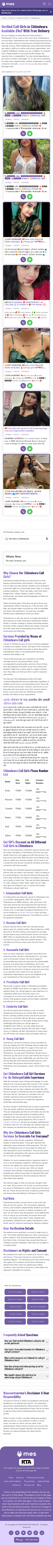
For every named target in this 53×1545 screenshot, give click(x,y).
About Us (20, 1477)
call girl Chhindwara (26, 64)
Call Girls (16, 119)
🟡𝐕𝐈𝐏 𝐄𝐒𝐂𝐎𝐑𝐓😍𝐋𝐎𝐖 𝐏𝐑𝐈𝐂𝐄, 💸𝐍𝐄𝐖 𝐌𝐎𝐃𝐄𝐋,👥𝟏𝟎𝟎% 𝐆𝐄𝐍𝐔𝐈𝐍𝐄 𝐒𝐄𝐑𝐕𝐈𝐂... (23, 492)
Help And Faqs (43, 1481)
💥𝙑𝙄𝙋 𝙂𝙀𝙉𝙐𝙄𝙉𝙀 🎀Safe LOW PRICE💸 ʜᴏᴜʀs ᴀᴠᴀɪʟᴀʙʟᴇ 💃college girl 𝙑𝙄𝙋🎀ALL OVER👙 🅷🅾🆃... (25, 240)
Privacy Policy (29, 1481)
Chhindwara (25, 119)
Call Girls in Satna (38, 1321)
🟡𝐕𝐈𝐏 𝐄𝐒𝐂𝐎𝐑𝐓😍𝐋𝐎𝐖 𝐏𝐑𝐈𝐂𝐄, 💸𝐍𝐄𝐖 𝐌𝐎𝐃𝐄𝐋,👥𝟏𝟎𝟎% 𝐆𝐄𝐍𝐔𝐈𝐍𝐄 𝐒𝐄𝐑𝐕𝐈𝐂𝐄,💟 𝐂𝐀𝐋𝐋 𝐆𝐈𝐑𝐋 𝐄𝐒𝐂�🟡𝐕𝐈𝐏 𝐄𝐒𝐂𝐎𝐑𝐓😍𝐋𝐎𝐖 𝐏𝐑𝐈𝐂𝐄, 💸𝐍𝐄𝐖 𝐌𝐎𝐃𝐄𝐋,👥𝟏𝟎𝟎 (26, 252)
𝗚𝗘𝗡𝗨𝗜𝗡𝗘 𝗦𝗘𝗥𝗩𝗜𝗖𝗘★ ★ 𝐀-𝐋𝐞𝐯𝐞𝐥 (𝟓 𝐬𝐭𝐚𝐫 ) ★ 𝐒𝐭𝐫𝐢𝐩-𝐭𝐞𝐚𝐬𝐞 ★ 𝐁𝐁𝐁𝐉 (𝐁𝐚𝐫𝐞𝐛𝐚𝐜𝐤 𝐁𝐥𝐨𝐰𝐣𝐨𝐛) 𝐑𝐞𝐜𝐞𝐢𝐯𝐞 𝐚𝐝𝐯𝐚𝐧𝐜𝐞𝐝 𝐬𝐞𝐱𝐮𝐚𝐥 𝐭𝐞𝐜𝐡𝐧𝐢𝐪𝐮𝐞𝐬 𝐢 (26, 441)
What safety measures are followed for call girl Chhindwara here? (24, 1359)
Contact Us (16, 1485)
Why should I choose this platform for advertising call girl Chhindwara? (20, 1376)
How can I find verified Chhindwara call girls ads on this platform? (25, 1342)
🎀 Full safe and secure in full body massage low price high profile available (26, 429)
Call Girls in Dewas (15, 1321)
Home (11, 1477)
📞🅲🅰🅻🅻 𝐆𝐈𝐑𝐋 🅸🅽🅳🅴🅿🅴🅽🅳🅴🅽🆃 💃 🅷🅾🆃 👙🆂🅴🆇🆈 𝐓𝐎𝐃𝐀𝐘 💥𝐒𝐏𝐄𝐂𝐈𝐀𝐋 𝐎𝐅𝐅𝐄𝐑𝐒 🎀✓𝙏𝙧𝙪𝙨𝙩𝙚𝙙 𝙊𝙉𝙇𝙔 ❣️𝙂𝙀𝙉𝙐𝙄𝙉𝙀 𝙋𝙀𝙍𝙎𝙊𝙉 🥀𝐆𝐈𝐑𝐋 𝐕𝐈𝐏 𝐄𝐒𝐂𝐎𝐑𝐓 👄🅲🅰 (26, 126)
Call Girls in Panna (37, 1292)
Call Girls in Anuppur (15, 1299)
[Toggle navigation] (50, 4)
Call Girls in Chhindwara (19, 538)
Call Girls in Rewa (15, 1314)
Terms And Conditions (12, 1481)
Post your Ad (29, 1485)
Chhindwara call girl (11, 1168)
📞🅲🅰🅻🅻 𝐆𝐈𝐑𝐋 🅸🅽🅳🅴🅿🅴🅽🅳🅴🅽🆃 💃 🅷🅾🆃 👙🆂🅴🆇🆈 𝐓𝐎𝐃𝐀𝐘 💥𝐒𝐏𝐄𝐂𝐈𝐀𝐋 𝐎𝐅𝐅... (26, 114)
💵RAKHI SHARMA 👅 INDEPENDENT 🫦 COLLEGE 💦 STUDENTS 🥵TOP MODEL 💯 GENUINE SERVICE (25, 303)
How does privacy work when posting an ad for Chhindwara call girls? (24, 1367)
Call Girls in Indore (38, 1314)
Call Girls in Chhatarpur (38, 1307)
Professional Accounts (35, 1477)
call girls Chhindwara (11, 758)
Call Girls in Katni (38, 1299)
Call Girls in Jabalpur (15, 1292)
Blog (39, 1485)
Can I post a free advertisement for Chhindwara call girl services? (25, 1350)
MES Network (31, 1539)
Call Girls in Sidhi (15, 1307)
